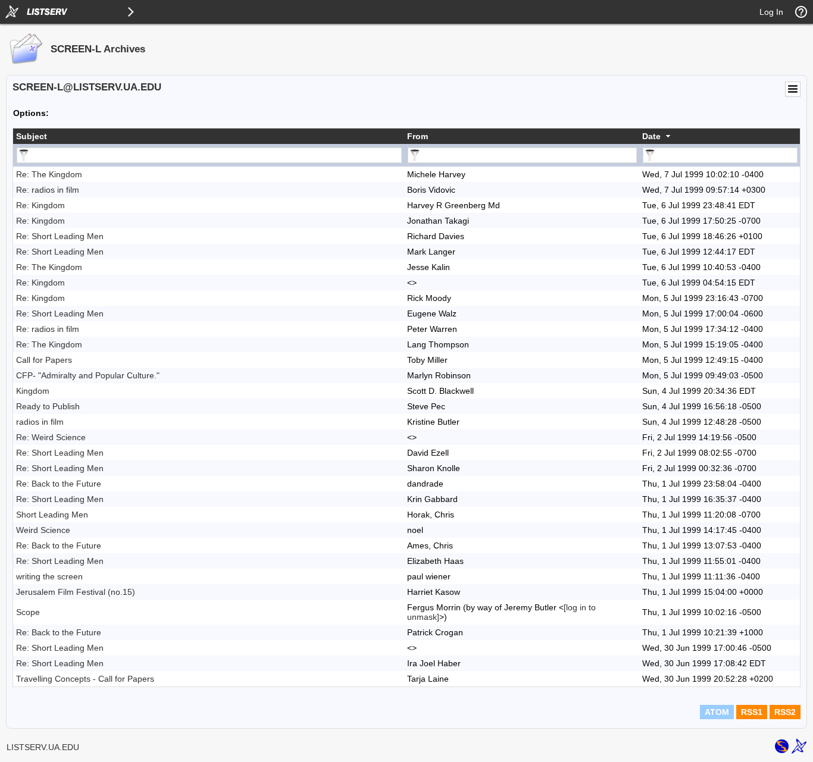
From (417, 136)
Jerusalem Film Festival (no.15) (75, 592)
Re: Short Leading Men (60, 236)
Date (651, 136)
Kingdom (32, 391)
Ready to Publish (48, 406)
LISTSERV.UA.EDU (43, 747)
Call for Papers (44, 360)
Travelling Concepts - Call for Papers (85, 678)
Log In (771, 12)
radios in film (40, 422)
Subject (31, 136)
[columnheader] (208, 136)
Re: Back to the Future (58, 483)
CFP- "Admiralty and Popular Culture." (88, 375)
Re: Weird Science (51, 437)
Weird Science (43, 530)
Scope (28, 612)
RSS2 (785, 712)
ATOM (717, 712)
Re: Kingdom (40, 205)
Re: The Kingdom (49, 174)
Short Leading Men (52, 514)
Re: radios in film (47, 190)
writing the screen (49, 576)
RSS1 (751, 712)
